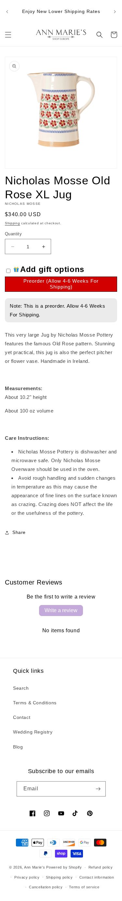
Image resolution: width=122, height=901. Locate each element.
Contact (21, 717)
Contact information (96, 877)
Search (21, 688)
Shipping (12, 223)
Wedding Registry (33, 731)
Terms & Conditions (35, 702)
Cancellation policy (45, 887)
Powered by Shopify (64, 867)
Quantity (13, 233)
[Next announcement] (115, 12)
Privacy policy (27, 877)
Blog (18, 746)
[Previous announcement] (7, 12)
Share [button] (19, 532)
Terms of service (84, 887)
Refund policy (100, 867)
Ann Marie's (34, 867)
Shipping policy (59, 877)
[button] (8, 35)
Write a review (61, 610)
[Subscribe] (98, 788)
